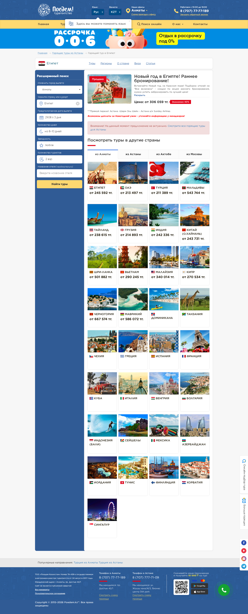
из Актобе (163, 154)
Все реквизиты (42, 590)
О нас (177, 24)
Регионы (106, 63)
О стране (123, 63)
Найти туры (60, 184)
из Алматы (103, 154)
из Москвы (194, 154)
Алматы (46, 89)
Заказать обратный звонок (194, 15)
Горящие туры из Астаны (67, 53)
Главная (42, 53)
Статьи (150, 63)
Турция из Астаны (111, 562)
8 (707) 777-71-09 (146, 577)
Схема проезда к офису (143, 14)
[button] (224, 590)
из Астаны (133, 154)
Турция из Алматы (86, 562)
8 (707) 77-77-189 (194, 11)
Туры (92, 63)
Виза (137, 63)
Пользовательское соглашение (50, 593)
